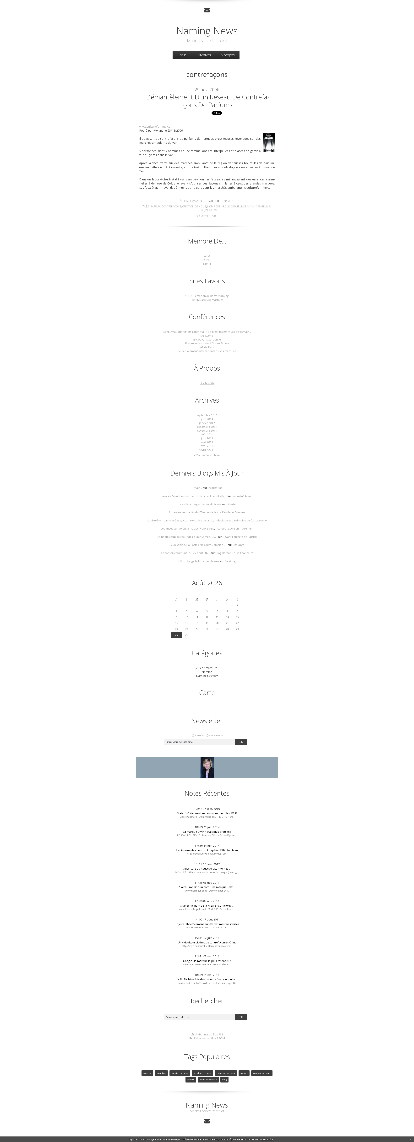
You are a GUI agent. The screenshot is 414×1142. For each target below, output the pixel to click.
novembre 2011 (207, 430)
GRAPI (207, 264)
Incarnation (215, 488)
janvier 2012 (207, 423)
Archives (204, 54)
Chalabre (238, 545)
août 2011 (207, 434)
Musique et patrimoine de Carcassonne (241, 520)
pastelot (211, 210)
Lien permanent (192, 201)
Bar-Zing (230, 561)
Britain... (197, 488)
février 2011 (207, 450)
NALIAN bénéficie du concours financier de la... (207, 979)
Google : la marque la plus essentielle (207, 961)
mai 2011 (207, 442)
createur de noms (243, 206)
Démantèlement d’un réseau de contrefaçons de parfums (208, 100)
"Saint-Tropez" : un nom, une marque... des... (207, 887)
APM (207, 256)
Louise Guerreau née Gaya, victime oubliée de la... (179, 520)
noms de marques (226, 1073)
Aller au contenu (12, 3)
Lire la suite (207, 383)
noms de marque (218, 206)
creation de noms (194, 206)
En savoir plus (266, 1139)
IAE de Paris (207, 347)
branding (161, 1073)
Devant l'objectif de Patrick (240, 537)
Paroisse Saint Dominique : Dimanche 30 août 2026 (193, 496)
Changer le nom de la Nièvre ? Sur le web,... (207, 905)
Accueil (182, 54)
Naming (229, 201)
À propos (228, 54)
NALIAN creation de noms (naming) (207, 296)
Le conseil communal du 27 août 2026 (185, 553)
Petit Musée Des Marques (207, 300)
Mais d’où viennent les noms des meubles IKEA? (207, 813)
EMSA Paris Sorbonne (207, 339)
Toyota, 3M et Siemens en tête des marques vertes (207, 924)
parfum (155, 206)
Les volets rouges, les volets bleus (200, 504)
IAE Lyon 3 (207, 335)
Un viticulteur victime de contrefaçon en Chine (207, 942)
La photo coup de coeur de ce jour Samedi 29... (187, 537)
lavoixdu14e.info (242, 496)
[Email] (207, 10)
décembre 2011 (207, 426)
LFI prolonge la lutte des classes (198, 561)
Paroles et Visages (233, 512)
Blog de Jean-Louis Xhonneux (234, 553)
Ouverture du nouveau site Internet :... (207, 868)
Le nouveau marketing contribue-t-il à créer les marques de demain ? (207, 332)
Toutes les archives (208, 455)
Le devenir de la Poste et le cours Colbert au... (198, 545)
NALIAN (190, 1079)
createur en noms (202, 1073)
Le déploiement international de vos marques (207, 351)
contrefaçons (171, 206)
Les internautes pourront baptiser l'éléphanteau (207, 850)
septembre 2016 (207, 415)
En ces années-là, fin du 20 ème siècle (193, 512)
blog (224, 1079)
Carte (207, 692)
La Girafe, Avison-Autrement (235, 528)
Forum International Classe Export (207, 343)
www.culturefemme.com (156, 126)
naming (244, 1073)
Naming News (207, 30)
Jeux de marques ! (207, 668)
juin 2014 (207, 419)
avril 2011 (207, 446)
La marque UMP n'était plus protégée (207, 831)
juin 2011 (207, 438)
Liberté (231, 504)
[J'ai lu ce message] (410, 1139)
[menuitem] (183, 55)
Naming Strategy (207, 675)
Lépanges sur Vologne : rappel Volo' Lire (186, 528)
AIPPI (207, 260)
